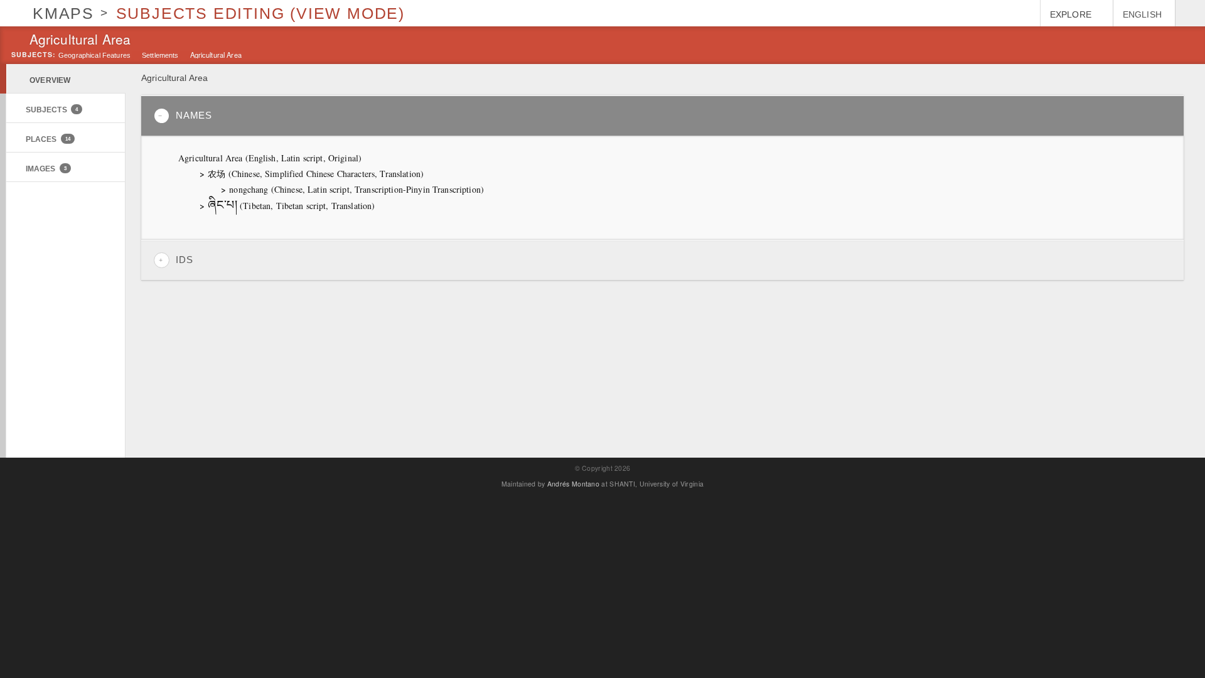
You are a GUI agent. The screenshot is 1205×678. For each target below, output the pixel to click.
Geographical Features (94, 55)
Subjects (52, 109)
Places (48, 139)
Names (194, 115)
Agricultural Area (216, 54)
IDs (184, 260)
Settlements (160, 55)
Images (46, 168)
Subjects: (33, 55)
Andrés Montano (573, 483)
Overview (49, 80)
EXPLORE (1070, 14)
